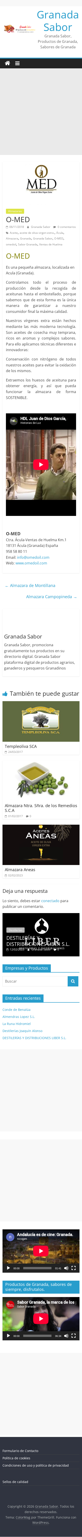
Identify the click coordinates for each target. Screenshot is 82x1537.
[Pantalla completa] (73, 1268)
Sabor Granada (27, 244)
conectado (50, 900)
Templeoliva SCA (21, 746)
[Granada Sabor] (8, 63)
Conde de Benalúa (17, 1009)
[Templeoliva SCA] (41, 703)
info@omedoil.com (33, 557)
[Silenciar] (66, 1268)
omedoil (11, 244)
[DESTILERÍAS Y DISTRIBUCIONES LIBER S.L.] (41, 915)
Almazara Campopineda (51, 596)
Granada (25, 238)
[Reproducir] (8, 1268)
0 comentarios (66, 227)
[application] (41, 1251)
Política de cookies (16, 1458)
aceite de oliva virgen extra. (37, 233)
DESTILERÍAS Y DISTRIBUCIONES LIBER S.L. (38, 940)
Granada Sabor (58, 20)
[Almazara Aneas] (41, 827)
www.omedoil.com (31, 563)
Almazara (12, 238)
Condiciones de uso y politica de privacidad (36, 1465)
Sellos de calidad (15, 1482)
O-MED (58, 238)
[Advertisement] (41, 112)
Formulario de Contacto (20, 1451)
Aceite (14, 233)
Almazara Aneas (20, 869)
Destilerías (15, 930)
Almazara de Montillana (30, 585)
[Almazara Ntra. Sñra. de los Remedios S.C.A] (41, 763)
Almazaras (15, 211)
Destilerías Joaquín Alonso (22, 1031)
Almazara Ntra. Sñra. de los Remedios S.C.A (41, 808)
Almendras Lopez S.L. (19, 1016)
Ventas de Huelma (50, 244)
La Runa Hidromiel (17, 1024)
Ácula (59, 233)
